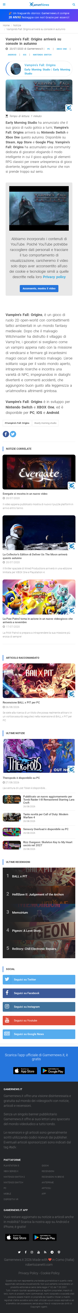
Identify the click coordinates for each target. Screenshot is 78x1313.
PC (48, 49)
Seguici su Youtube (25, 1020)
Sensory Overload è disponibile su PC (46, 829)
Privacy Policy (28, 1273)
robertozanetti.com (39, 1264)
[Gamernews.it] (39, 4)
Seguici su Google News (29, 1034)
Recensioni (48, 1171)
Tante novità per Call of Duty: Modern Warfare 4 (45, 816)
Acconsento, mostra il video (39, 288)
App (44, 1193)
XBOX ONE (62, 49)
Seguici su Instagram (27, 1006)
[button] (6, 434)
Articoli (46, 1188)
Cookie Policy (50, 1273)
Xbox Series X (11, 1171)
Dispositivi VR (11, 1199)
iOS (24, 55)
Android (12, 55)
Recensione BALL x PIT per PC (21, 702)
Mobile (7, 1193)
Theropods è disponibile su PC (21, 778)
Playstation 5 (11, 1165)
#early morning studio (45, 423)
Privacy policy (54, 277)
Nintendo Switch (42, 55)
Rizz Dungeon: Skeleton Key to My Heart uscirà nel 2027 (47, 844)
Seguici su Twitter (25, 979)
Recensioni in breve (53, 1177)
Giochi (45, 1165)
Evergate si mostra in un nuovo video (25, 493)
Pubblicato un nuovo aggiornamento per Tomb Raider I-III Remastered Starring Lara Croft (48, 799)
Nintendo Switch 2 (14, 1177)
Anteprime (48, 1182)
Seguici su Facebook (26, 993)
